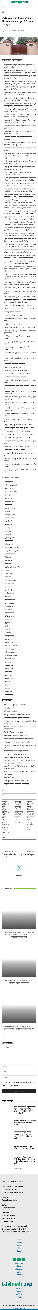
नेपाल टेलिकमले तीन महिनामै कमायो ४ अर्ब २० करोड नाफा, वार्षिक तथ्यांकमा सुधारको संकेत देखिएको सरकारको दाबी (6, 820)
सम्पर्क (19, 1291)
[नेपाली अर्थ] (3, 31)
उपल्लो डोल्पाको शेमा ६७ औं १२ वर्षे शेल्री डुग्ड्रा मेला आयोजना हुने (28, 855)
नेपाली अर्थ (8, 31)
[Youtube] (19, 879)
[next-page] (6, 1035)
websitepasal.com (20, 1308)
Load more (18, 1168)
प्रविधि (19, 1248)
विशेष (19, 1266)
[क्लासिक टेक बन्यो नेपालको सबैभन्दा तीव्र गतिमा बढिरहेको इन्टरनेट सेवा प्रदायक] (19, 958)
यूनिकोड (19, 1297)
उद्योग (19, 1243)
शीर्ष (16, 1269)
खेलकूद (19, 1275)
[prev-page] (3, 1035)
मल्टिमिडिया (19, 1264)
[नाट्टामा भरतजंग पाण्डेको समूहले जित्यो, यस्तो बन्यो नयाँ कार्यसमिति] (7, 1147)
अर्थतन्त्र (19, 1240)
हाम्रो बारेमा (19, 1289)
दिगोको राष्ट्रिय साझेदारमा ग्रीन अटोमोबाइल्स (9, 855)
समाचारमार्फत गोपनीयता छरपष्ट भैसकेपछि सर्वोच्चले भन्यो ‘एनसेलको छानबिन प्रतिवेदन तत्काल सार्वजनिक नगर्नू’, (24, 1160)
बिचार (19, 1251)
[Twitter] (19, 1259)
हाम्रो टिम (19, 1294)
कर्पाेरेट (19, 1246)
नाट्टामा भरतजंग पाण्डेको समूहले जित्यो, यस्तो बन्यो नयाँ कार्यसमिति (24, 1147)
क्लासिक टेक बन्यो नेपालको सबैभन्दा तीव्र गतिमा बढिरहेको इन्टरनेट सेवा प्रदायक (19, 812)
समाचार (20, 1269)
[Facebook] (14, 1259)
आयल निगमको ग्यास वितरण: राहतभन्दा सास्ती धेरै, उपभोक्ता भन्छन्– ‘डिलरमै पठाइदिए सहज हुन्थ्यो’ (31, 816)
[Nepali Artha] (19, 2)
